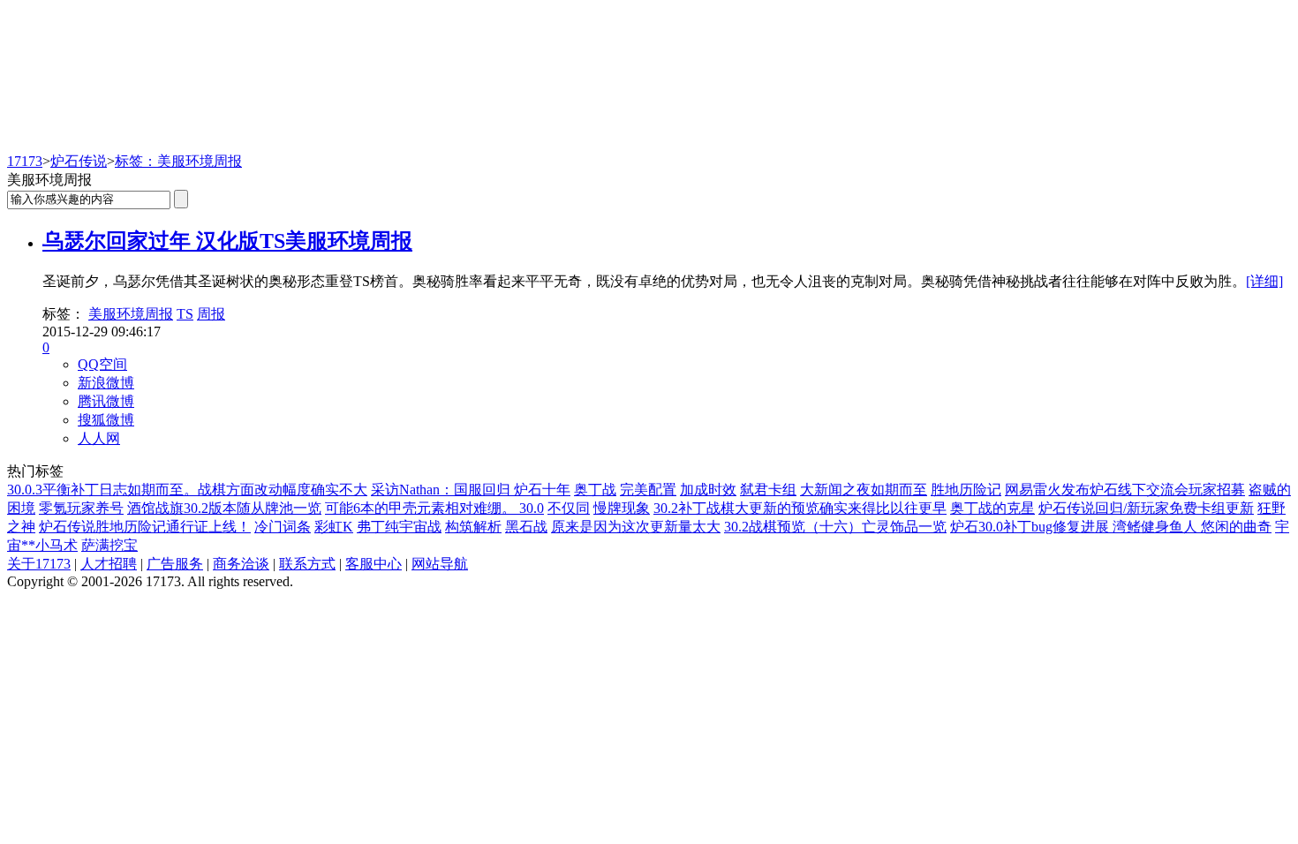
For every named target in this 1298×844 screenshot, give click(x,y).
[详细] (1264, 281)
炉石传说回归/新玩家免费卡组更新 (1146, 508)
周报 (211, 313)
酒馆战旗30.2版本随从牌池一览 (224, 508)
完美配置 (648, 489)
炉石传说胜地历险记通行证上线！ (145, 526)
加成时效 (708, 489)
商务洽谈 (241, 563)
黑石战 (526, 526)
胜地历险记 (966, 489)
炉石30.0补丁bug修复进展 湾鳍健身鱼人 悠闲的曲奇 (1111, 526)
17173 (24, 161)
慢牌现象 (621, 508)
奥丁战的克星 (992, 508)
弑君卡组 (768, 489)
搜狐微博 (106, 419)
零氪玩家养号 (81, 508)
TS (185, 313)
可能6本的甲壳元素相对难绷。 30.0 (434, 508)
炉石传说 (78, 161)
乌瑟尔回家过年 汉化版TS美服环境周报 (227, 241)
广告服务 (175, 563)
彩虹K (333, 526)
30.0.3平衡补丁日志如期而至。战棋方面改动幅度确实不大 (187, 489)
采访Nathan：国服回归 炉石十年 (470, 489)
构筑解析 (473, 526)
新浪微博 (106, 382)
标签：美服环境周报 (178, 161)
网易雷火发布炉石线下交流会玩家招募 (1125, 489)
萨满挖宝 (109, 545)
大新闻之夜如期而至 (863, 489)
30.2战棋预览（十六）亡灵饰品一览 (835, 526)
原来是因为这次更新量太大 (636, 526)
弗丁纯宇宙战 (399, 526)
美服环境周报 (130, 313)
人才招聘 (108, 563)
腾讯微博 (106, 401)
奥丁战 (595, 489)
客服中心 (373, 563)
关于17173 (39, 563)
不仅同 (568, 508)
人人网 (99, 438)
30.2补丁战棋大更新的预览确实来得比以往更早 (800, 508)
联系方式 (307, 563)
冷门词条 (282, 526)
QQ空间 (102, 364)
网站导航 (439, 563)
